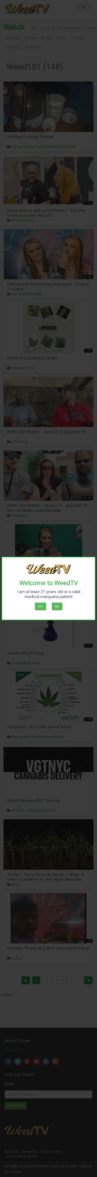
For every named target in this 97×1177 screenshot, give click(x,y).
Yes (40, 606)
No (57, 606)
